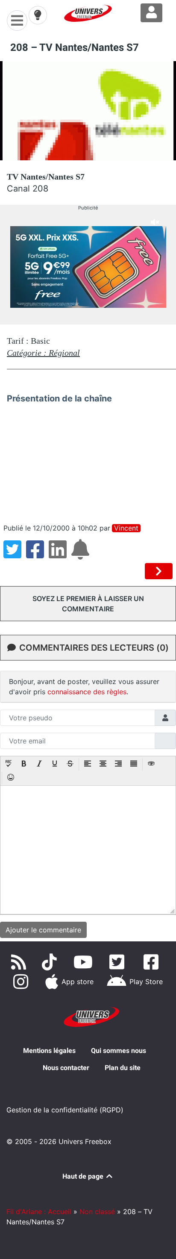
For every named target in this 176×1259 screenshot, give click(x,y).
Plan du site (123, 1068)
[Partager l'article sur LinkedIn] (60, 554)
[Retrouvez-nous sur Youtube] (85, 962)
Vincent (126, 528)
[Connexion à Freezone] (151, 12)
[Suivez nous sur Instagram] (22, 981)
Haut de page (83, 1176)
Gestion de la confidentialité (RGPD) (64, 1110)
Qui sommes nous (118, 1051)
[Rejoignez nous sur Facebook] (153, 962)
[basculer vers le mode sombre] (38, 15)
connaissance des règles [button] (86, 691)
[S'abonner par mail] (81, 554)
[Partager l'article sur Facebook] (37, 554)
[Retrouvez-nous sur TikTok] (51, 962)
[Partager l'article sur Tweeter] (14, 554)
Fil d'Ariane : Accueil (38, 1211)
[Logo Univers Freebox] (88, 13)
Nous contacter (66, 1068)
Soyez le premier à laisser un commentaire (88, 603)
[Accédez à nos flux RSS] (20, 962)
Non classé (97, 1211)
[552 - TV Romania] (159, 571)
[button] (8, 764)
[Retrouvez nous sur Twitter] (119, 962)
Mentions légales (49, 1051)
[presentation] (8, 764)
